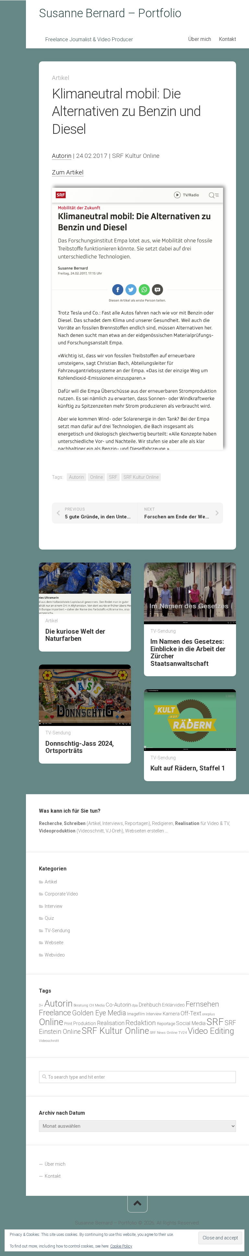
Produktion (84, 1023)
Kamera (171, 1014)
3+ (41, 1005)
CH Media (97, 1005)
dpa (135, 1005)
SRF (113, 477)
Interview (54, 906)
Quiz (49, 918)
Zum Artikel (68, 172)
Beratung (81, 1005)
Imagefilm (136, 1013)
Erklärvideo (173, 1005)
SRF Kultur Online (141, 477)
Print (68, 1023)
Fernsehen (202, 1004)
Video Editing (211, 1031)
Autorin (61, 155)
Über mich (199, 39)
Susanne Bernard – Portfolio (110, 13)
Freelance (55, 1012)
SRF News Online (163, 1033)
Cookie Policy (121, 1246)
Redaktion (140, 1023)
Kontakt (227, 39)
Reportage (166, 1023)
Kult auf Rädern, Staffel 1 (187, 768)
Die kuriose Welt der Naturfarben (75, 635)
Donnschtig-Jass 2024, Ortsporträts (79, 747)
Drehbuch (150, 1005)
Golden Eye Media (99, 1013)
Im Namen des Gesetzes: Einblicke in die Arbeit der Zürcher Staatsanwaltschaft (188, 652)
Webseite (54, 942)
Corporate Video (61, 893)
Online (96, 477)
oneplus (208, 1014)
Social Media (191, 1023)
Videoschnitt (49, 1041)
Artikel (60, 78)
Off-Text (191, 1013)
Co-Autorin (118, 1005)
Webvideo (55, 955)
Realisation (110, 1023)
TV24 (182, 1033)
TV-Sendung (163, 631)
